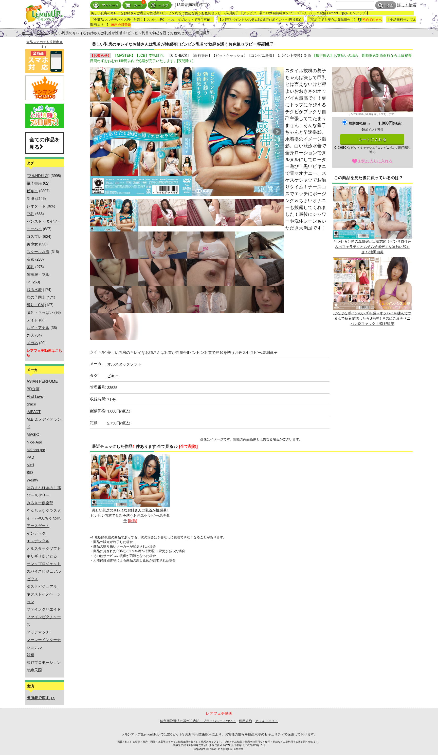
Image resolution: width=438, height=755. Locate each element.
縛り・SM (35, 304)
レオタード (36, 205)
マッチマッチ (38, 631)
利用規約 (245, 720)
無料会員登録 (121, 24)
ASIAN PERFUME (42, 381)
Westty (32, 479)
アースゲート (38, 525)
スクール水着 (38, 251)
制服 (30, 198)
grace (31, 403)
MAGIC (33, 434)
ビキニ (41, 32)
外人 (30, 335)
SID (30, 472)
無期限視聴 (359, 123)
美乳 (30, 266)
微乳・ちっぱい (40, 312)
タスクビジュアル (42, 586)
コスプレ (34, 236)
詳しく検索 (406, 4)
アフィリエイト (266, 720)
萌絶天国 (34, 669)
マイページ (110, 5)
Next (277, 132)
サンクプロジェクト (44, 563)
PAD (30, 457)
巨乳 (30, 213)
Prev (97, 132)
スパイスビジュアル (44, 571)
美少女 (32, 243)
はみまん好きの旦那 (44, 487)
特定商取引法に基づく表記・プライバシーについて (198, 720)
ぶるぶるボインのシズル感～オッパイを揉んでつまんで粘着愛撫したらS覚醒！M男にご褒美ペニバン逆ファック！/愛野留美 (372, 318)
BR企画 (33, 388)
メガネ (32, 342)
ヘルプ (164, 5)
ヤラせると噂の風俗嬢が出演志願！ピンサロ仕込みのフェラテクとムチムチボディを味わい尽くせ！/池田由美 (372, 246)
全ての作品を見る (44, 142)
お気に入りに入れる (374, 160)
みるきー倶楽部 (40, 502)
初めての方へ (372, 19)
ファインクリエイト (44, 609)
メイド (32, 319)
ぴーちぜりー (38, 495)
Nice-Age (34, 441)
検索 (390, 5)
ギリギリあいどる (42, 555)
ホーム (27, 32)
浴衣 (30, 259)
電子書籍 (34, 183)
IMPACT (34, 411)
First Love (35, 396)
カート (139, 5)
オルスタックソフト (44, 548)
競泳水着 (34, 289)
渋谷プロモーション (44, 662)
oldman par (36, 449)
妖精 (30, 654)
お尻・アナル (38, 327)
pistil (30, 464)
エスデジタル (38, 540)
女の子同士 (36, 297)
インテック (36, 533)
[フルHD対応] (38, 175)
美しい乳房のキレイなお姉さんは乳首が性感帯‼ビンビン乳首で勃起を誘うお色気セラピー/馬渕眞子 (130, 515)
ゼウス (32, 578)
